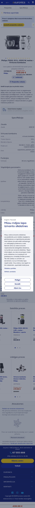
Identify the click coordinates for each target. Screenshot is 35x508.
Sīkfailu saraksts (10, 272)
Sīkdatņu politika (10, 268)
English (6, 220)
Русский (13, 220)
